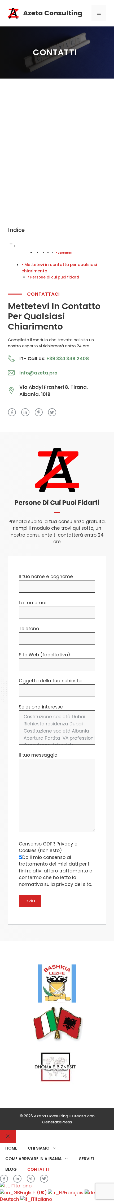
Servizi (86, 1158)
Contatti (38, 1169)
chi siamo (39, 1148)
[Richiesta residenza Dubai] (57, 724)
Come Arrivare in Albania (33, 1158)
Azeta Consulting (52, 13)
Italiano (23, 1186)
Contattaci (65, 252)
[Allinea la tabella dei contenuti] (12, 246)
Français (74, 1193)
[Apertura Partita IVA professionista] (57, 738)
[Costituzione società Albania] (57, 731)
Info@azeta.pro (38, 372)
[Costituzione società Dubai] (57, 716)
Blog (11, 1169)
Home (11, 1148)
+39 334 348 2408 (67, 358)
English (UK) (34, 1193)
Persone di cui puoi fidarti (54, 277)
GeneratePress (57, 1122)
